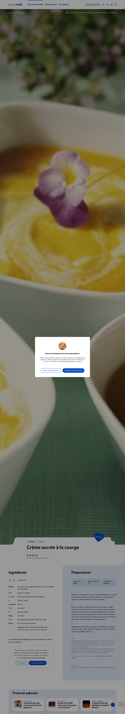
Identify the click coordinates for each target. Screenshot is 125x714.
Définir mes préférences (51, 370)
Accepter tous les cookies (73, 370)
